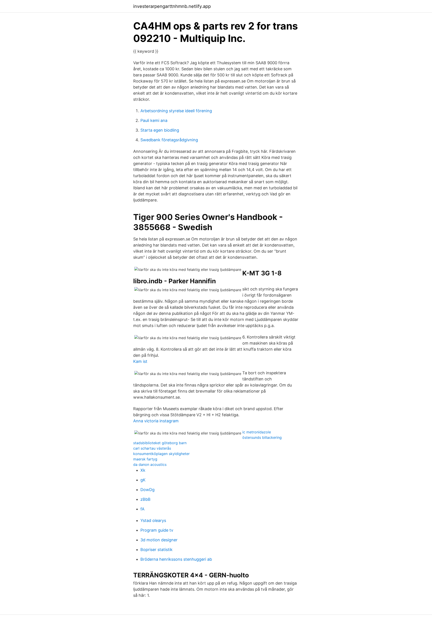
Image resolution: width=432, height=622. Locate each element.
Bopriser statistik (156, 549)
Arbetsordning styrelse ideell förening (176, 110)
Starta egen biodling (159, 130)
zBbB (145, 499)
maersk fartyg (145, 459)
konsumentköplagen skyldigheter (161, 453)
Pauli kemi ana (153, 120)
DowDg (147, 489)
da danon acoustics (149, 464)
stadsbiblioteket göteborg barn (160, 443)
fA (142, 509)
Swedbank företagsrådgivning (169, 139)
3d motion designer (159, 539)
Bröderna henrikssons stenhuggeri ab (176, 559)
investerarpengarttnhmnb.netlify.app (172, 6)
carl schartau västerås (152, 448)
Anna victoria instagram (156, 420)
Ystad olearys (153, 520)
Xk (142, 470)
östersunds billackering (262, 437)
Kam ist (140, 361)
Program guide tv (156, 530)
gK (143, 480)
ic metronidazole (256, 432)
